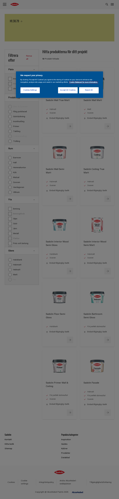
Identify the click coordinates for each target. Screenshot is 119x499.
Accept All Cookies (67, 90)
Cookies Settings (30, 90)
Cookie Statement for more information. (83, 82)
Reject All (89, 90)
